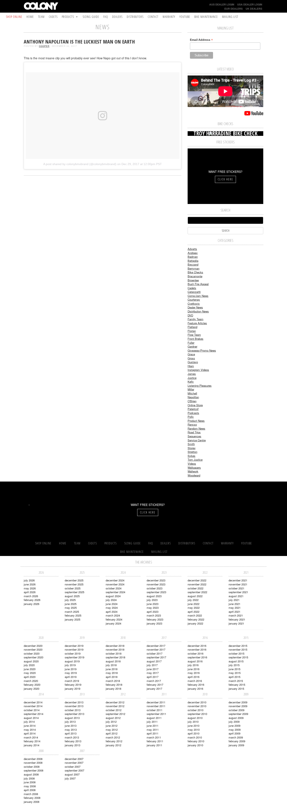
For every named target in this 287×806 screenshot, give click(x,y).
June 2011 (152, 726)
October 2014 (31, 710)
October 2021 (236, 588)
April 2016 (193, 677)
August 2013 (72, 718)
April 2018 (111, 677)
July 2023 (152, 600)
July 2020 (29, 665)
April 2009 (234, 733)
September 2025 (74, 592)
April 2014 (30, 733)
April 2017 (152, 677)
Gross (191, 358)
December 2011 (156, 702)
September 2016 (197, 657)
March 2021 (236, 615)
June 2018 (111, 669)
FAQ (105, 17)
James (192, 374)
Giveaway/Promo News (202, 350)
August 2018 (113, 661)
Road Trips (194, 432)
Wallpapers (194, 468)
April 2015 (234, 677)
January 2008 (31, 802)
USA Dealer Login (249, 4)
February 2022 (196, 619)
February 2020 (32, 685)
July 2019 (70, 665)
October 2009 (236, 710)
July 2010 (193, 722)
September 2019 (74, 657)
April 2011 (152, 733)
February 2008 (32, 798)
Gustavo (193, 362)
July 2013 (70, 722)
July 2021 (234, 600)
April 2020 (30, 677)
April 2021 (234, 612)
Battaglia (193, 261)
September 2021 (238, 592)
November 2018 (115, 649)
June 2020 (30, 669)
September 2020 (33, 657)
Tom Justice (195, 460)
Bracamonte (195, 276)
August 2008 (31, 774)
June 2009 (234, 726)
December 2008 (33, 759)
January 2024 (113, 623)
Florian (192, 331)
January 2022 (195, 623)
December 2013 (74, 702)
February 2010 (196, 741)
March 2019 (72, 681)
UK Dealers (254, 9)
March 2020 (31, 681)
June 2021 (234, 604)
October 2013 (72, 710)
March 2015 (236, 681)
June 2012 (111, 726)
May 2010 (194, 730)
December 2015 (238, 646)
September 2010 (197, 714)
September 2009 (238, 714)
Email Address (201, 40)
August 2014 (31, 718)
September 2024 (115, 592)
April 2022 (193, 612)
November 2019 (74, 649)
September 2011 (156, 714)
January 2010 (195, 745)
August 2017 (154, 661)
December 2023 (156, 580)
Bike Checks (195, 272)
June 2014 (30, 726)
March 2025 (72, 612)
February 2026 (32, 600)
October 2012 (113, 710)
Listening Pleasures (200, 386)
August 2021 (236, 596)
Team (41, 17)
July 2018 (111, 665)
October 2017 (154, 653)
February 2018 (114, 685)
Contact (153, 17)
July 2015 (234, 665)
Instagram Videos (198, 370)
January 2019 (72, 689)
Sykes (191, 456)
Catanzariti (194, 292)
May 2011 (153, 730)
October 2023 (154, 588)
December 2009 (238, 702)
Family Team (195, 319)
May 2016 (194, 673)
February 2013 (73, 741)
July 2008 (29, 778)
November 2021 (238, 584)
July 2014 (29, 722)
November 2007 (74, 763)
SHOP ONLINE (14, 17)
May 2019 (71, 673)
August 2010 (195, 718)
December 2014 (33, 702)
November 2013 (74, 706)
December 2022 (197, 580)
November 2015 (238, 649)
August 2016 (195, 661)
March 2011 (154, 737)
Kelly (191, 382)
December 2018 (115, 646)
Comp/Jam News (198, 296)
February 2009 (237, 741)
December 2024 (115, 580)
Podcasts (193, 413)
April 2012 (111, 733)
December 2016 (197, 646)
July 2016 (193, 665)
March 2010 (195, 737)
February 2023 (155, 619)
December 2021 (238, 580)
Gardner (192, 346)
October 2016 (195, 653)
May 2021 (235, 608)
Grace (191, 354)
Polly (191, 417)
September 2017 (156, 657)
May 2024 (112, 608)
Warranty (169, 17)
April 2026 (30, 592)
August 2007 (72, 774)
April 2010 (193, 733)
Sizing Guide (91, 17)
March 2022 (195, 615)
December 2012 (115, 702)
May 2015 (235, 673)
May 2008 (30, 786)
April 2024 (111, 612)
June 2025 (70, 604)
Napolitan (193, 397)
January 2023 (154, 623)
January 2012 (113, 745)
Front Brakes (195, 339)
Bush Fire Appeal (198, 284)
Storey (192, 448)
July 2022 (193, 600)
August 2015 (236, 661)
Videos (192, 464)
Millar (191, 389)
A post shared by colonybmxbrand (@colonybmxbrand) (79, 164)
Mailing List (230, 17)
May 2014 (30, 730)
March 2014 (31, 737)
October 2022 (195, 588)
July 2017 (152, 665)
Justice (192, 378)
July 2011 (152, 722)
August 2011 (154, 718)
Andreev (193, 253)
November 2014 (33, 706)
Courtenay (194, 300)
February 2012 (114, 741)
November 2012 (115, 706)
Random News (196, 428)
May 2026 (30, 588)
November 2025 (74, 584)
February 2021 (237, 619)
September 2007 (74, 770)
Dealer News (195, 307)
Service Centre (197, 440)
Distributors (135, 17)
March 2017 (154, 681)
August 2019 (72, 661)
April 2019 (70, 677)
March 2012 (113, 737)
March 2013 (72, 737)
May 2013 (71, 730)
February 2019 (73, 685)
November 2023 (156, 584)
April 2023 (152, 612)
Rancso (192, 424)
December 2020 (33, 646)
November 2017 (156, 649)
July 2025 (70, 600)
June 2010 (193, 726)
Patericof (193, 409)
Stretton (192, 452)
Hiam (191, 366)
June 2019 (70, 669)
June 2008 (30, 782)
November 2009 (238, 706)
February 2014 (32, 741)
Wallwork (193, 471)
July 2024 (111, 600)
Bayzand (193, 264)
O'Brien (192, 401)
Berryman (193, 268)
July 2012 (111, 722)
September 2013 (74, 714)
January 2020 (31, 689)
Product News (196, 421)
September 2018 (115, 657)
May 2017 (153, 673)
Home (30, 17)
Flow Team (194, 335)
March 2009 (236, 737)
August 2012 (113, 718)
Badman (193, 257)
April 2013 (70, 733)
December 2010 (197, 702)
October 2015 (236, 653)
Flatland (192, 327)
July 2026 (29, 580)
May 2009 (235, 730)
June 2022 (193, 604)
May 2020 (30, 673)
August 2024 (113, 596)
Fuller (191, 343)
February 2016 (196, 685)
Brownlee (193, 280)
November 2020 (33, 649)
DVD (190, 315)
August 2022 (195, 596)
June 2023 (152, 604)
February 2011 (155, 741)
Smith (191, 444)
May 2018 (112, 673)
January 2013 (72, 745)
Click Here (225, 179)
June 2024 (111, 604)
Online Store (195, 405)
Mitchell (192, 393)
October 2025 (72, 588)
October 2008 (31, 767)
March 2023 (154, 615)
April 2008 (30, 790)
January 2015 (236, 689)
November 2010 (197, 706)
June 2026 (30, 584)
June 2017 (152, 669)
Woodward (194, 475)
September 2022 (197, 592)
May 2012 (112, 730)
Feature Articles (197, 323)
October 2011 (154, 710)
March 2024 (113, 615)
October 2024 (113, 588)
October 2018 (113, 653)
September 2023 (156, 592)
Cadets (53, 17)
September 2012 (115, 714)
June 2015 (234, 669)
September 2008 (33, 770)
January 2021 (236, 623)
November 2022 (197, 584)
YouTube (184, 17)
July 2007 (70, 778)
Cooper (44, 46)
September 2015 (238, 657)
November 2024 (115, 584)
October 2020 (31, 653)
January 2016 (195, 689)
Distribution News (198, 311)
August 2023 (154, 596)
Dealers (117, 17)
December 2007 (74, 759)
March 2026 (31, 596)
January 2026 (31, 604)
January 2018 (113, 689)
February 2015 (237, 685)
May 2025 (71, 608)
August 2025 (72, 596)
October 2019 (72, 653)
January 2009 (236, 745)
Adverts (192, 249)
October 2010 (195, 710)
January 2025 (72, 619)
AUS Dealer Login (221, 4)
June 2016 (193, 669)
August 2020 (31, 661)
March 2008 (31, 794)
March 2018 (113, 681)
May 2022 (194, 608)
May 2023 (153, 608)
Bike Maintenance (206, 17)
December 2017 (156, 646)
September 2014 (33, 714)
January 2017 (154, 689)
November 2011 (156, 706)
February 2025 (73, 615)
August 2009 (236, 718)
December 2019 (74, 646)
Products (68, 17)
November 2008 (33, 763)
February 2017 (155, 685)
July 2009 (234, 722)
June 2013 (70, 726)
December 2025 (74, 580)
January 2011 (154, 745)
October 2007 (72, 767)
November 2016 (197, 649)
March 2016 (195, 681)
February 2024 (114, 619)
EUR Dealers (233, 9)
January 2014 (31, 745)
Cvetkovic (194, 304)
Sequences (194, 436)
